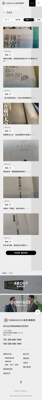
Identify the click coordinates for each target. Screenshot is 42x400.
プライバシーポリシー (21, 391)
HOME (4, 273)
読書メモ (29, 19)
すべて (7, 19)
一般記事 (17, 19)
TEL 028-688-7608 (12, 339)
